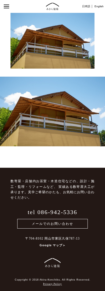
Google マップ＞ (53, 245)
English (99, 6)
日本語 (86, 6)
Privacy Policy (52, 284)
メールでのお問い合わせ (52, 224)
